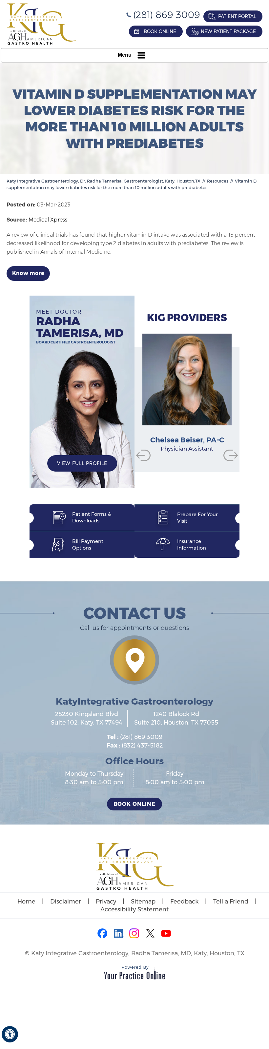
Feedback (184, 901)
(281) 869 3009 (166, 14)
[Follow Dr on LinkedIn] (118, 934)
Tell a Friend (230, 901)
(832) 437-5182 (142, 745)
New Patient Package (228, 31)
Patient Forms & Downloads (91, 517)
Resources (217, 181)
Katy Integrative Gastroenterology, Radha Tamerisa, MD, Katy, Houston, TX (137, 953)
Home (26, 901)
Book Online (160, 31)
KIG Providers (187, 318)
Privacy (106, 901)
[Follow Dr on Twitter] (150, 934)
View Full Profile (82, 463)
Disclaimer (65, 901)
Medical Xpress (48, 220)
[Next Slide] (230, 455)
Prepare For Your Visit (197, 517)
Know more (28, 273)
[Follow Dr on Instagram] (134, 934)
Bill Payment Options (87, 544)
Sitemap (143, 901)
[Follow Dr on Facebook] (103, 934)
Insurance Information (191, 544)
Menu (125, 55)
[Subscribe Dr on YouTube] (166, 934)
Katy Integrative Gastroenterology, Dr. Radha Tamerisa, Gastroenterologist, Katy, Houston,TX (103, 181)
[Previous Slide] (143, 455)
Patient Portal (237, 16)
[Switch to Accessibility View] (10, 1034)
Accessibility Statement (134, 909)
